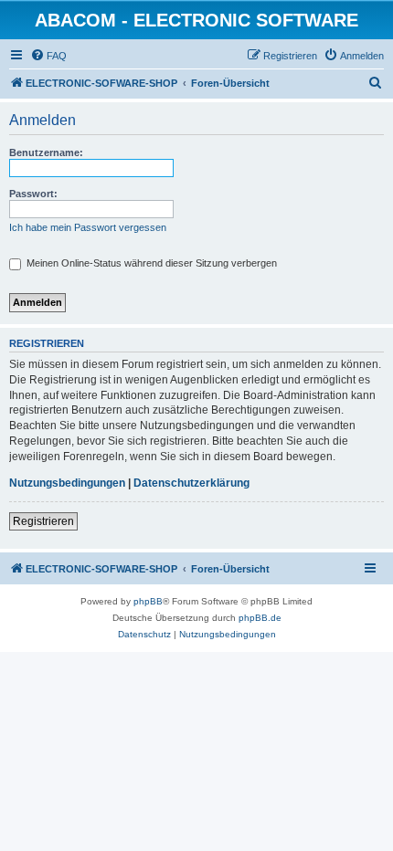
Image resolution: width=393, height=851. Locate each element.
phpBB (148, 601)
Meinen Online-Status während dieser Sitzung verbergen (150, 262)
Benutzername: (46, 152)
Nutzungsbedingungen (67, 483)
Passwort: (33, 193)
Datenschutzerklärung (191, 483)
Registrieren (43, 521)
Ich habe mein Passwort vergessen (87, 227)
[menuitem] (48, 56)
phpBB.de (260, 618)
